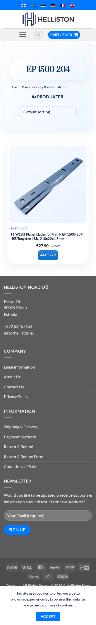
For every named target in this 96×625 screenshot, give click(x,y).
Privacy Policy (16, 396)
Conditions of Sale (20, 466)
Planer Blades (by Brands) (38, 87)
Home (14, 87)
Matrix (61, 87)
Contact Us (14, 386)
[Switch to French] (63, 5)
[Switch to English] (72, 5)
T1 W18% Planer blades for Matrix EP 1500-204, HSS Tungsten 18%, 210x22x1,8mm (46, 236)
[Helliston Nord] (48, 19)
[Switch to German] (53, 5)
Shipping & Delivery (21, 426)
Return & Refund (18, 446)
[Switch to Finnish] (24, 5)
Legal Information (19, 366)
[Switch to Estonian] (43, 5)
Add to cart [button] (48, 255)
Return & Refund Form (23, 456)
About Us (12, 376)
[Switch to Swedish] (33, 5)
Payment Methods (20, 436)
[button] (22, 34)
